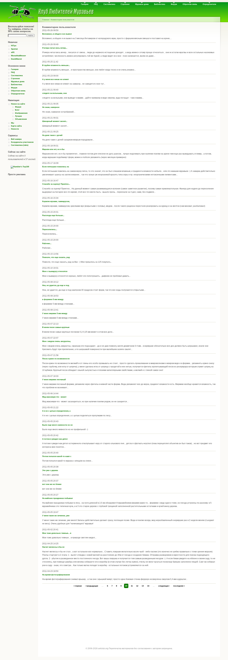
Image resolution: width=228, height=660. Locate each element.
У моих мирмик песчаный (54, 380)
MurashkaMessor (18, 56)
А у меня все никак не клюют (55, 79)
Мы (12, 123)
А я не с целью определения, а (56, 411)
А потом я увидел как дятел (55, 439)
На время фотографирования (56, 575)
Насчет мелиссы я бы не (53, 547)
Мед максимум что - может (54, 397)
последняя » (179, 586)
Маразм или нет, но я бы (53, 149)
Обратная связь (190, 4)
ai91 (13, 52)
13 (143, 586)
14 (148, 586)
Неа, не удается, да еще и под (55, 285)
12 (137, 586)
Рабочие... (46, 243)
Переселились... (49, 229)
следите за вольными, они (54, 93)
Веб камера (16, 139)
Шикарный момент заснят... (54, 121)
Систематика (109, 4)
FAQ (96, 4)
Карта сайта (16, 126)
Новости (15, 129)
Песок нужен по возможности (56, 359)
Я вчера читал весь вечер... (54, 48)
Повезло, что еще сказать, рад (56, 257)
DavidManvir (16, 59)
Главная (45, 20)
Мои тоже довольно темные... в (56, 533)
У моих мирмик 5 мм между (54, 313)
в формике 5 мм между (52, 299)
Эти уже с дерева (50, 470)
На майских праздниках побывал (57, 498)
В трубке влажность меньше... (56, 65)
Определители (209, 4)
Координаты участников (22, 142)
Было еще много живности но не (57, 425)
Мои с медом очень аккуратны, (56, 341)
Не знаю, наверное (50, 107)
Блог (17, 110)
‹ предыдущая (91, 586)
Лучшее (18, 116)
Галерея (84, 4)
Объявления (21, 119)
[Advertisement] (129, 614)
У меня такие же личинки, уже (55, 516)
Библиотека (159, 4)
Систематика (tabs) (19, 145)
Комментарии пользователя (62, 20)
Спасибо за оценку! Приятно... (56, 184)
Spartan (14, 49)
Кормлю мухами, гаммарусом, (56, 201)
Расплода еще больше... (53, 215)
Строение (125, 4)
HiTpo (13, 46)
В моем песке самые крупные (55, 327)
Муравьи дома (142, 4)
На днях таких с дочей (52, 135)
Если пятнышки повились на (55, 167)
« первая (78, 586)
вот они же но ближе (51, 484)
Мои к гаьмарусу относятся (54, 271)
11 (132, 586)
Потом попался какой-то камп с (56, 456)
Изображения (21, 113)
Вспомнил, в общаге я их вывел (57, 34)
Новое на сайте (18, 104)
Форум (174, 4)
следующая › (164, 586)
